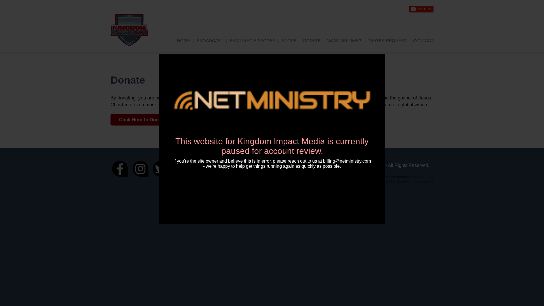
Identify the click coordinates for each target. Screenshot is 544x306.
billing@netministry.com (347, 161)
